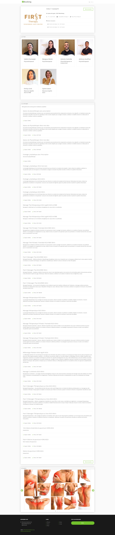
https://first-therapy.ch (76, 16)
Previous (21, 490)
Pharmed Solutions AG (29, 529)
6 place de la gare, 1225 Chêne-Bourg (55, 13)
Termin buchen (88, 9)
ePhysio (48, 522)
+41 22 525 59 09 (51, 16)
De (89, 2)
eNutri (48, 524)
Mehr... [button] (82, 523)
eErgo (60, 522)
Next (92, 490)
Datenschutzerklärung (25, 531)
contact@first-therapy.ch (63, 16)
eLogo (60, 524)
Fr (91, 2)
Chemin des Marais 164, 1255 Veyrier (57, 24)
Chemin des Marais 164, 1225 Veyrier (57, 27)
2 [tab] (57, 511)
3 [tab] (59, 511)
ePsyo (48, 525)
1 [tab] (55, 511)
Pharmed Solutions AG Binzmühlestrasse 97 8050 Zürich (27, 523)
